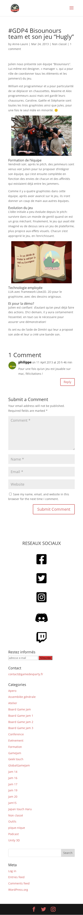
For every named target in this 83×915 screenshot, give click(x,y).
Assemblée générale (22, 697)
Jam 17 (12, 784)
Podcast (13, 834)
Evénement (15, 740)
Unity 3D (14, 840)
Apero (12, 691)
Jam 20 (12, 796)
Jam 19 (12, 790)
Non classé (59, 44)
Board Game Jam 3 (20, 728)
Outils (12, 821)
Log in (12, 871)
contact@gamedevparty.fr (25, 674)
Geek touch (15, 759)
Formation (15, 747)
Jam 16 (12, 778)
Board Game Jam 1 (20, 716)
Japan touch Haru (20, 809)
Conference (16, 734)
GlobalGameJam (19, 765)
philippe (24, 362)
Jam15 (12, 803)
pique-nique (16, 828)
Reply (67, 382)
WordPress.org (18, 890)
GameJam (14, 753)
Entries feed (16, 877)
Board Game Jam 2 (20, 722)
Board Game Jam (19, 709)
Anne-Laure (20, 44)
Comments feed (19, 883)
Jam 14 (12, 772)
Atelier (12, 703)
